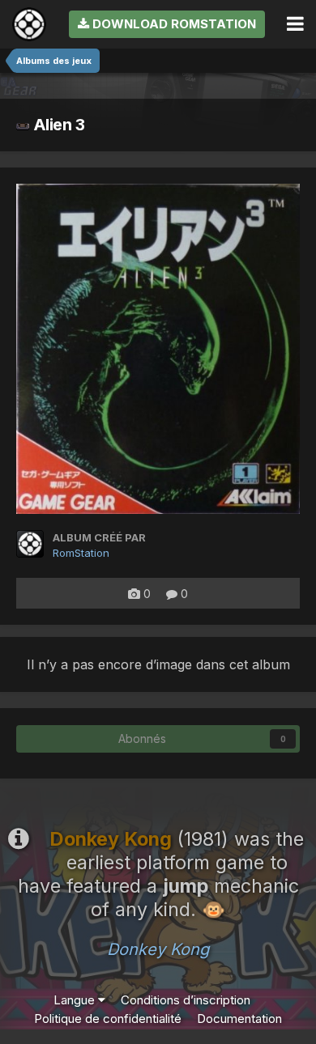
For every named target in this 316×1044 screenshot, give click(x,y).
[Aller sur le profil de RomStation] (30, 544)
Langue (75, 1000)
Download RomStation (172, 24)
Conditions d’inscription (185, 1000)
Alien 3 (57, 124)
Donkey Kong (158, 949)
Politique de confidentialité (107, 1018)
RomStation (81, 552)
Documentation (239, 1018)
